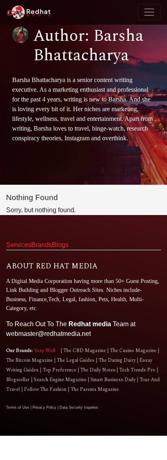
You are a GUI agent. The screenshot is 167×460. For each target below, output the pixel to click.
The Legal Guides (76, 360)
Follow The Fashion (45, 389)
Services (18, 244)
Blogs (60, 244)
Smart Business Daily (113, 380)
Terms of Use (18, 407)
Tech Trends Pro (137, 370)
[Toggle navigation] (149, 12)
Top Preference (59, 370)
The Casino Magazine (133, 350)
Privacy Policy (45, 407)
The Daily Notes (98, 370)
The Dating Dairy (117, 360)
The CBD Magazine (84, 350)
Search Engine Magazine (60, 380)
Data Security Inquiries (79, 407)
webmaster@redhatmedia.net (48, 333)
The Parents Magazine (94, 389)
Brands (41, 244)
